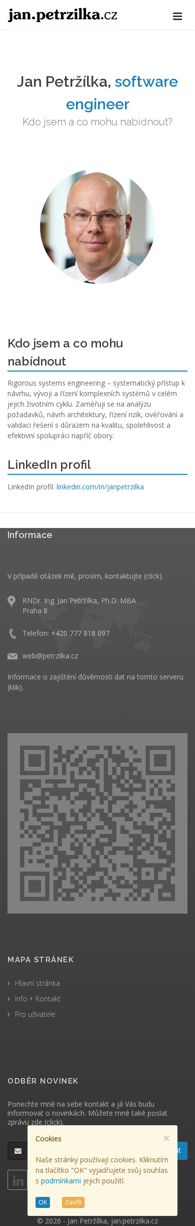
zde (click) (46, 1122)
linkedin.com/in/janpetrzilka (100, 486)
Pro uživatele (35, 1014)
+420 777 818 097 (80, 633)
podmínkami (61, 1180)
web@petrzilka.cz (50, 655)
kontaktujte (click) (133, 576)
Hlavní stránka (37, 983)
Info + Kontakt (37, 998)
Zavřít (73, 1202)
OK (42, 1202)
